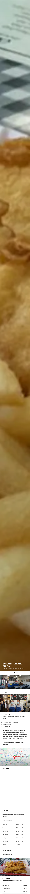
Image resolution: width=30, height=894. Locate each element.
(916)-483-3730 (7, 854)
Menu (16, 672)
